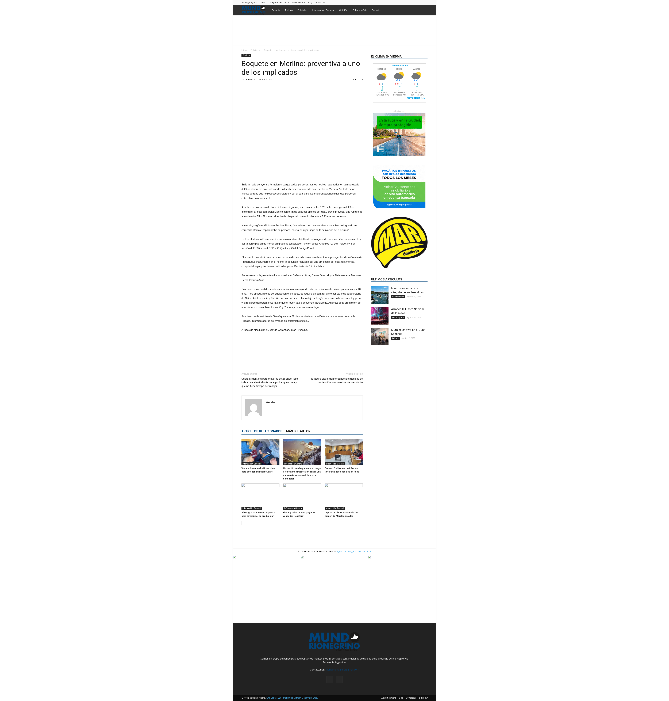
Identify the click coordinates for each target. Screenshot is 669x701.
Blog (310, 2)
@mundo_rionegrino (354, 551)
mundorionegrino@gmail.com (342, 669)
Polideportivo (398, 296)
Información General (323, 10)
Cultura (395, 338)
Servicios (377, 10)
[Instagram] (419, 2)
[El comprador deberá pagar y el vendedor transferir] (302, 496)
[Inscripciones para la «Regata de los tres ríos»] (380, 295)
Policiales (302, 10)
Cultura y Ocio (359, 10)
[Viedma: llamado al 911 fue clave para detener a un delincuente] (260, 452)
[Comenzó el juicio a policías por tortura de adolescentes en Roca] (344, 452)
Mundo (249, 79)
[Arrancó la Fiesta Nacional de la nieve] (380, 316)
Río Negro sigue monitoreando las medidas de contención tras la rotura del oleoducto (336, 380)
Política (289, 10)
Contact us (320, 2)
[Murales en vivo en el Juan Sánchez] (380, 336)
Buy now (423, 697)
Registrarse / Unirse (279, 2)
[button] (423, 10)
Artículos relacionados (261, 431)
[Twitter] (425, 2)
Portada (276, 10)
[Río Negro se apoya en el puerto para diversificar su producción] (260, 496)
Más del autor (298, 431)
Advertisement (298, 2)
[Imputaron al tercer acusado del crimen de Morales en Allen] (344, 496)
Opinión (343, 10)
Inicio (244, 50)
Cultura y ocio (398, 317)
